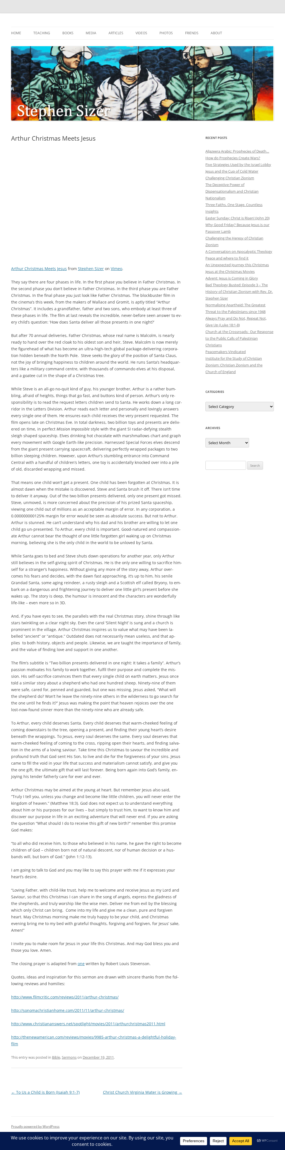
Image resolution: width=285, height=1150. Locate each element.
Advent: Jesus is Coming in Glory (231, 278)
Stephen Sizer (91, 268)
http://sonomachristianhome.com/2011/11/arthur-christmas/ (67, 1010)
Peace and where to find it (227, 258)
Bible (56, 1057)
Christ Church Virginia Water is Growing (142, 1092)
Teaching (41, 33)
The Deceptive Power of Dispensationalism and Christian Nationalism (232, 191)
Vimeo (116, 268)
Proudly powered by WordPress (35, 1126)
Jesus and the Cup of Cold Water (231, 171)
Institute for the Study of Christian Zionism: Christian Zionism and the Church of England (233, 365)
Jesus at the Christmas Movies (230, 271)
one (81, 963)
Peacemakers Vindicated (225, 351)
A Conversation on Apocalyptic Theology (238, 251)
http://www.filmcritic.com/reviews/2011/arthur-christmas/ (65, 997)
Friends (191, 33)
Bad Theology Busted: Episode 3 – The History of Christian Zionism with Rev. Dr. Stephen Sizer (239, 291)
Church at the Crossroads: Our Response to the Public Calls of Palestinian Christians (239, 338)
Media (91, 33)
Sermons (69, 1057)
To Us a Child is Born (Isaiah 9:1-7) (45, 1092)
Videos (141, 33)
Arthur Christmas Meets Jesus (39, 268)
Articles (116, 33)
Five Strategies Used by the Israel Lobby (238, 164)
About (216, 33)
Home (16, 33)
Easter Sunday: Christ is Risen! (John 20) (237, 218)
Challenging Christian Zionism (229, 177)
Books (67, 33)
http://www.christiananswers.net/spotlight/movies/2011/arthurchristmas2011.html (88, 1023)
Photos (166, 33)
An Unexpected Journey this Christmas (237, 264)
